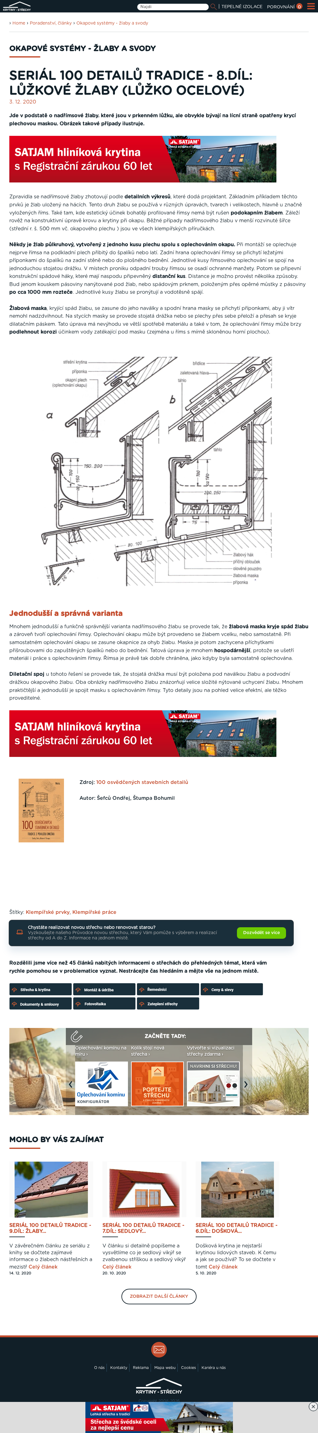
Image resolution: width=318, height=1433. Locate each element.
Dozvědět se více (261, 933)
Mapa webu (164, 1368)
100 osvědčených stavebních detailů (142, 782)
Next (247, 1087)
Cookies (188, 1368)
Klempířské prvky (48, 912)
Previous (72, 1087)
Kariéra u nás (214, 1368)
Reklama (141, 1368)
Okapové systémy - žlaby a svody (112, 23)
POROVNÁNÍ (284, 7)
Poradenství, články (51, 23)
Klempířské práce (94, 912)
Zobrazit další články (159, 1296)
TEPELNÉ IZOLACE (241, 7)
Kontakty (118, 1368)
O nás (99, 1368)
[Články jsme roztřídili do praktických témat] (136, 1008)
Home (18, 23)
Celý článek (43, 1267)
